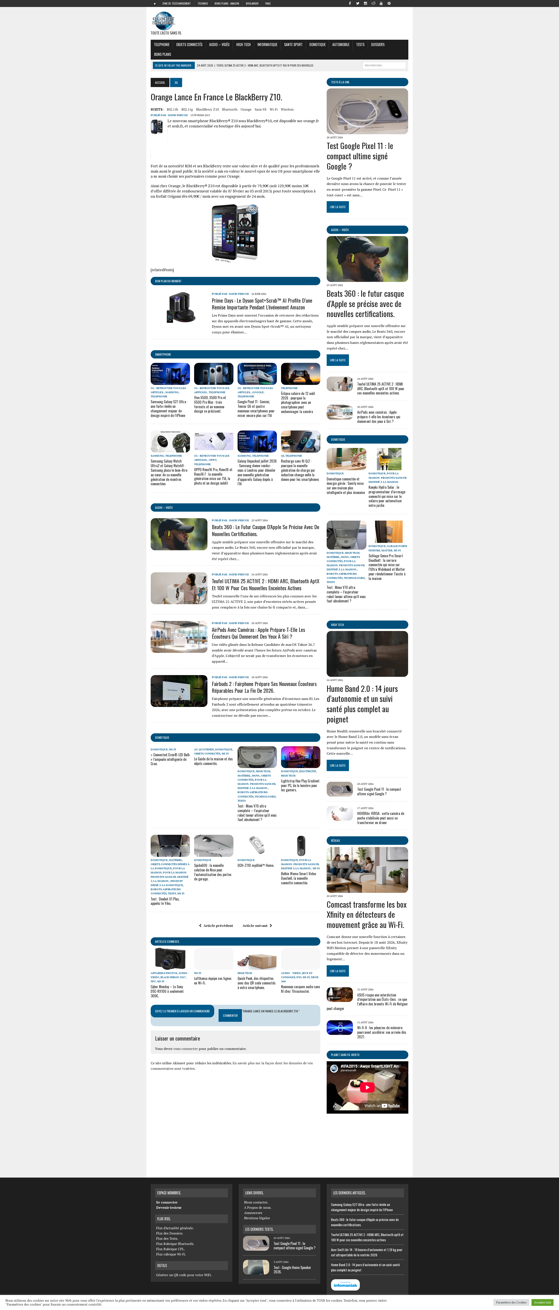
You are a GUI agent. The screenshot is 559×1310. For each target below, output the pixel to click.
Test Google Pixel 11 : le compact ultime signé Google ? (360, 156)
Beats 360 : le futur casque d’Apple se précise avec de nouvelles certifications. (265, 530)
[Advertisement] (235, 1122)
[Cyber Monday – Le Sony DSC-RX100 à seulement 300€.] (170, 966)
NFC (153, 981)
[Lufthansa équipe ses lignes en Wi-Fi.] (213, 966)
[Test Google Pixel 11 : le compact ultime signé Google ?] (367, 131)
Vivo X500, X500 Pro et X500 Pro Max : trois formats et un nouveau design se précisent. (210, 404)
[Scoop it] (404, 3)
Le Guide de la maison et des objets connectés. (213, 761)
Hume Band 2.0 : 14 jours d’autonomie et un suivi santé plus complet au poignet (362, 703)
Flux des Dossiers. (169, 1233)
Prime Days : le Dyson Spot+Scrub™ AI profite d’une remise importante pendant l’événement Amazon (262, 303)
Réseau (335, 840)
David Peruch (178, 115)
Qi (282, 455)
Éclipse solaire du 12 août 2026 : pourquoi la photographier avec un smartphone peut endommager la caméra (298, 402)
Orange (246, 109)
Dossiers (378, 44)
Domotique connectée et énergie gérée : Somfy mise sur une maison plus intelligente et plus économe (346, 485)
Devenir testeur (168, 1207)
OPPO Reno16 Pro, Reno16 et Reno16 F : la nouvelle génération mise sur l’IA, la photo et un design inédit (213, 476)
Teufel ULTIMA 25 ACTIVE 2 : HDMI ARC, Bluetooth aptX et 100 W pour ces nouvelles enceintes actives (265, 584)
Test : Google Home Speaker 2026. (292, 1270)
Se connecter (167, 1202)
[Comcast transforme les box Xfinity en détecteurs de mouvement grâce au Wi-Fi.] (367, 889)
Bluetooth (229, 109)
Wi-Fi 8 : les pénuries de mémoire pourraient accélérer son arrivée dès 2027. (381, 1032)
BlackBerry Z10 (207, 109)
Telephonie (161, 44)
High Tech (243, 44)
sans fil (260, 109)
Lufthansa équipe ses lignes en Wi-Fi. (212, 981)
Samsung (172, 392)
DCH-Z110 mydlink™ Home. (256, 865)
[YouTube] (381, 3)
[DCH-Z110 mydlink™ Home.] (257, 853)
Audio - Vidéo (291, 973)
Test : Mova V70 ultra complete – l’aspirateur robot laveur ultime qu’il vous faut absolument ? (257, 812)
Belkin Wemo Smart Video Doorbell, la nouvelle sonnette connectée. (298, 878)
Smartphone (163, 354)
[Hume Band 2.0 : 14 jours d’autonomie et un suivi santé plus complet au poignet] (367, 674)
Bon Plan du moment (168, 281)
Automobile (340, 44)
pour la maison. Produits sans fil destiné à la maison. (257, 784)
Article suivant (255, 925)
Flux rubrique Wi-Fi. (171, 1254)
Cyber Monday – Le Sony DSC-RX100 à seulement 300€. (167, 991)
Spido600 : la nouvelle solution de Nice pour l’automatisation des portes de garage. (212, 872)
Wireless (287, 109)
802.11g (187, 109)
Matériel (244, 775)
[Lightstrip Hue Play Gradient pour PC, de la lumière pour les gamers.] (300, 765)
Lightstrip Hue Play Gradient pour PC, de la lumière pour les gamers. (300, 785)
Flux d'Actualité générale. (175, 1228)
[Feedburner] (396, 3)
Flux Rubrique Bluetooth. (175, 1243)
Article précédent (218, 925)
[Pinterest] (389, 3)
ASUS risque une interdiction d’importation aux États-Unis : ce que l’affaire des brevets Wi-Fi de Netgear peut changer (367, 1001)
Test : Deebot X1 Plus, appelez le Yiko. (165, 901)
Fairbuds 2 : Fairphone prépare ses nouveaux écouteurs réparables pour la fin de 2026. (264, 687)
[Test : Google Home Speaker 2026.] (256, 1272)
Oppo (213, 459)
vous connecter (185, 1048)
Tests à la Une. (340, 82)
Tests (360, 44)
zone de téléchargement (176, 3)
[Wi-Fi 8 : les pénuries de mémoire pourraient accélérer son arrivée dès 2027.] (340, 1031)
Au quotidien (204, 749)
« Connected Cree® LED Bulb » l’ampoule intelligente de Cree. (170, 759)
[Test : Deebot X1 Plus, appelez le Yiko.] (170, 853)
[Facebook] (349, 3)
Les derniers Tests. (259, 1229)
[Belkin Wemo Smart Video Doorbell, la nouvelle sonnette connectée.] (300, 853)
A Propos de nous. (257, 1207)
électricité (307, 771)
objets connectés (189, 44)
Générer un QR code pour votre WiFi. (184, 1275)
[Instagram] (365, 3)
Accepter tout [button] (542, 1302)
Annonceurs (253, 1213)
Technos (203, 3)
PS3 (299, 977)
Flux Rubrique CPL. (170, 1249)
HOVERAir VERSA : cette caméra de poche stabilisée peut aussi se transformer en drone (380, 818)
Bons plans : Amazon (227, 3)
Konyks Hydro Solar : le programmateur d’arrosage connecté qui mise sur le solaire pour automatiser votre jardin (387, 496)
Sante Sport (293, 44)
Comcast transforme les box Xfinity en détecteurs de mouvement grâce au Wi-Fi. (367, 914)
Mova (256, 775)
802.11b (172, 109)
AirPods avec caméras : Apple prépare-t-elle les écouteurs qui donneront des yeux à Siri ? (258, 633)
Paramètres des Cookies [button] (511, 1302)
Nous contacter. (256, 1202)
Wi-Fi (274, 109)
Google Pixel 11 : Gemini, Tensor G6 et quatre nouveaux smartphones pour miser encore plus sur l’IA (256, 408)
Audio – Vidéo (219, 44)
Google (258, 392)
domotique (162, 737)
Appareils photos (164, 973)
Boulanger (252, 3)
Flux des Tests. (167, 1238)
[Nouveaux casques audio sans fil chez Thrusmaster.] (300, 966)
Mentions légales (257, 1218)
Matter (386, 550)
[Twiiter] (357, 3)
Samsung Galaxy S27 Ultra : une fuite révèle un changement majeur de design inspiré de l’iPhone (169, 408)
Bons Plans (162, 54)
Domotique (317, 44)
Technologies (265, 796)
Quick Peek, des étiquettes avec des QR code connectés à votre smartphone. (257, 983)
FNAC (268, 3)
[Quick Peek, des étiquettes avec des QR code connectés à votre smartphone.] (257, 966)
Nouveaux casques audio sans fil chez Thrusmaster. (300, 989)
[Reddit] (373, 3)
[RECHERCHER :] (384, 64)
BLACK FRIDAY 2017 (173, 977)
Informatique (267, 44)
